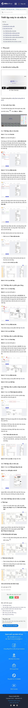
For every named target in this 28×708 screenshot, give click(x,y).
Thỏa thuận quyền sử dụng (14, 700)
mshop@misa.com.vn (14, 637)
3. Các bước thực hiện (7, 28)
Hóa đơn (23, 328)
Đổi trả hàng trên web (8, 611)
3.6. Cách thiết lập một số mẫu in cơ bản (12, 41)
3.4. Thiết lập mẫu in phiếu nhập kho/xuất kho (13, 37)
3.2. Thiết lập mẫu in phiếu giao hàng (11, 33)
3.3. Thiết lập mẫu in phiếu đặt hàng (11, 35)
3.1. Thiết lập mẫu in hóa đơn (9, 31)
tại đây (13, 98)
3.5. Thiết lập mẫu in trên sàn (9, 39)
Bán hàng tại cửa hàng (8, 614)
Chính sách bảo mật (14, 702)
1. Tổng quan (5, 24)
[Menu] (16, 4)
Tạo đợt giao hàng (7, 605)
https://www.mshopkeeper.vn (14, 639)
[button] (11, 597)
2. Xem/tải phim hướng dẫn (9, 26)
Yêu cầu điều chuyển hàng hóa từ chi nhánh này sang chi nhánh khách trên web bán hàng (13, 608)
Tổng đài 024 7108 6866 (11, 625)
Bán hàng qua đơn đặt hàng (9, 612)
